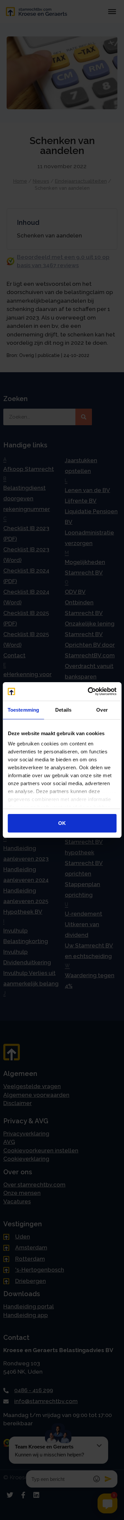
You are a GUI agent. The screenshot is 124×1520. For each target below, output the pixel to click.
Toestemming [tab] (23, 710)
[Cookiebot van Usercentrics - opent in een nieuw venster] (88, 691)
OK (62, 823)
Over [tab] (101, 710)
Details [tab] (63, 710)
